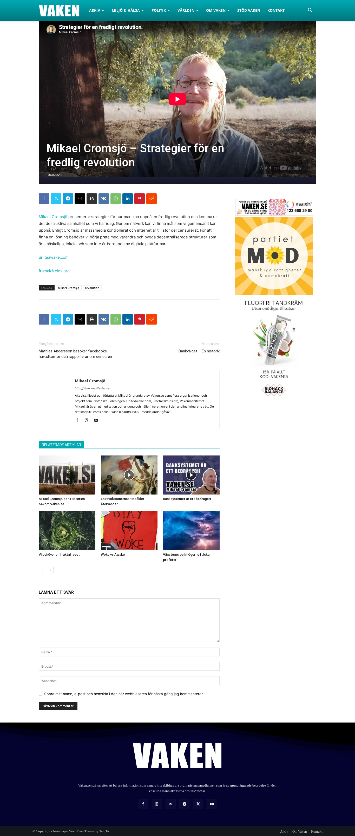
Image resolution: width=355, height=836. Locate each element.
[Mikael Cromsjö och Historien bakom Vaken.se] (67, 475)
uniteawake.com (54, 257)
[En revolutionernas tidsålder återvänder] (129, 475)
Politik (159, 10)
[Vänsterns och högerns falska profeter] (191, 530)
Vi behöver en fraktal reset (59, 554)
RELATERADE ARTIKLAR (61, 445)
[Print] (92, 198)
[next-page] (50, 570)
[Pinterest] (139, 198)
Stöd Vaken (248, 10)
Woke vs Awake (113, 554)
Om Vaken (216, 10)
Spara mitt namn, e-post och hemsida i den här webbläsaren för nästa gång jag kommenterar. (123, 694)
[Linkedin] (127, 198)
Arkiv (94, 10)
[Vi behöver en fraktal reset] (67, 530)
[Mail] (171, 804)
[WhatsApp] (115, 198)
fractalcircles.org (54, 270)
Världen (186, 10)
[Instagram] (88, 420)
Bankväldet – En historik (199, 351)
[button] (310, 10)
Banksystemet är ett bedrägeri (187, 499)
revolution (92, 288)
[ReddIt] (151, 198)
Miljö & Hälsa (126, 10)
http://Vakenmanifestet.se (92, 388)
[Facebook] (44, 198)
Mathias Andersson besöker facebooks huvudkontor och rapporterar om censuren (75, 354)
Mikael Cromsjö (53, 216)
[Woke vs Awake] (129, 530)
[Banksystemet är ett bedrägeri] (191, 475)
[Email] (80, 198)
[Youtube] (98, 420)
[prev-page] (42, 570)
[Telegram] (68, 198)
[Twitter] (56, 198)
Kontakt (276, 10)
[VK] (103, 198)
